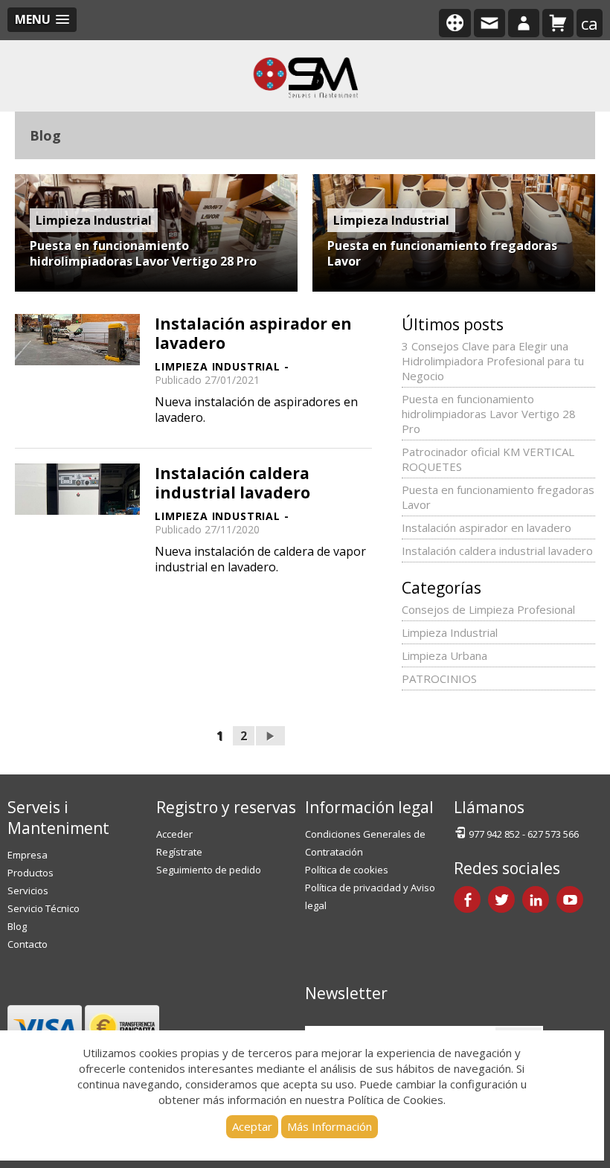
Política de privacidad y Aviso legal (370, 896)
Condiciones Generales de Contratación (365, 843)
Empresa (27, 854)
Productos (30, 872)
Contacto (27, 944)
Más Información (329, 1126)
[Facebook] (467, 899)
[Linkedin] (535, 899)
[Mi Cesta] (558, 23)
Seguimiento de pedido (208, 869)
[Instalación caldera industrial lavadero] (77, 488)
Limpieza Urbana (444, 655)
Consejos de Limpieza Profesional (488, 609)
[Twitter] (501, 899)
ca (589, 23)
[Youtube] (569, 899)
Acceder (174, 834)
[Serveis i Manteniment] (305, 76)
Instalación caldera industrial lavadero (232, 483)
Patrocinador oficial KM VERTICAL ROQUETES (488, 459)
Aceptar (252, 1126)
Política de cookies (346, 869)
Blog (17, 926)
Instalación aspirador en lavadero (253, 333)
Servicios (27, 890)
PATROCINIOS (439, 678)
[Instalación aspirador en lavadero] (77, 338)
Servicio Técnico (43, 908)
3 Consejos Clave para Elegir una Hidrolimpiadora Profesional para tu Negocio (493, 360)
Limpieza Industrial (450, 632)
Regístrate (179, 852)
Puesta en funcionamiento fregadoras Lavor (442, 253)
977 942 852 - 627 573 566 (524, 834)
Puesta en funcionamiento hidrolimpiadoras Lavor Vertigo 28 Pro (143, 253)
